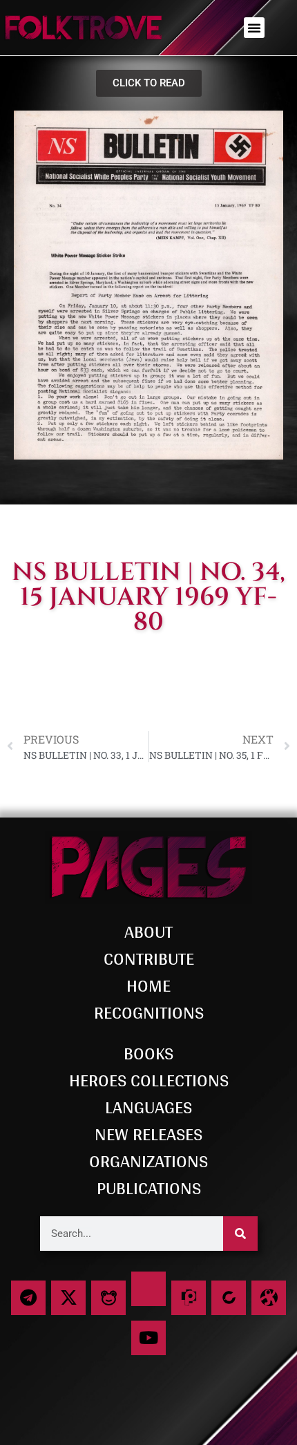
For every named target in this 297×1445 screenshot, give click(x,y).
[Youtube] (148, 1338)
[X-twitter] (68, 1298)
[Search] (240, 1233)
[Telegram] (28, 1298)
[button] (254, 27)
